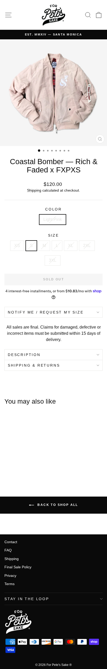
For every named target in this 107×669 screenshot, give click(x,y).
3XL (52, 260)
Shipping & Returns (34, 365)
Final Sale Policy (17, 567)
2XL (87, 245)
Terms (9, 584)
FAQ (8, 550)
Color (53, 209)
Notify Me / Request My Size (46, 312)
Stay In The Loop (26, 599)
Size (53, 235)
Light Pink (52, 219)
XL (70, 245)
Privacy (10, 575)
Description (24, 355)
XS (17, 245)
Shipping (34, 190)
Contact (10, 542)
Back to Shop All (57, 505)
